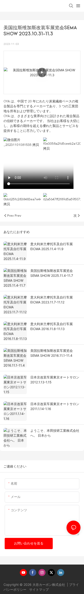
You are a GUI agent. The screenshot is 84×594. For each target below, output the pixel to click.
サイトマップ (38, 589)
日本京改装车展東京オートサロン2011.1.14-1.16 (54, 406)
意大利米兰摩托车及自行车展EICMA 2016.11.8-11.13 (51, 326)
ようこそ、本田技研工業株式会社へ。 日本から (54, 432)
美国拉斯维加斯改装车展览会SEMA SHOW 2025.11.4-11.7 (51, 273)
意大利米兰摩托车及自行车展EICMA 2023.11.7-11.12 (51, 299)
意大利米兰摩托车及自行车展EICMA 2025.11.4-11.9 (51, 246)
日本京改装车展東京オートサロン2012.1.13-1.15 (54, 379)
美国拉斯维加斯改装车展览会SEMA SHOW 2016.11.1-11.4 (51, 353)
